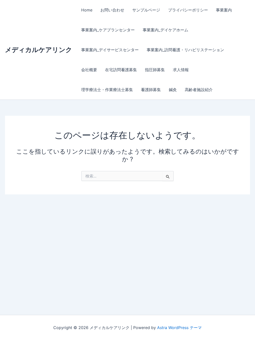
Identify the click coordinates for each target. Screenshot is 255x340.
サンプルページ (146, 9)
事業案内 (224, 9)
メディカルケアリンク (38, 50)
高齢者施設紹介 (199, 89)
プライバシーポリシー (188, 9)
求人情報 (181, 69)
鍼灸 (173, 89)
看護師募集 (151, 89)
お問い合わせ (112, 9)
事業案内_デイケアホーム (165, 29)
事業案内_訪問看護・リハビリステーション (185, 49)
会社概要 (89, 69)
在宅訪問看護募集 (121, 69)
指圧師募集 (155, 69)
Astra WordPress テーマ (179, 327)
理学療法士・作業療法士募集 (107, 89)
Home (86, 9)
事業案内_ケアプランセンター (108, 29)
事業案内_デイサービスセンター (110, 49)
